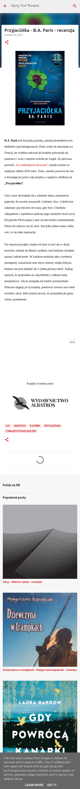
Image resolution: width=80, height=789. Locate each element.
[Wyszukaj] (75, 5)
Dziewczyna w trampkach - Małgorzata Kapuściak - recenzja (40, 669)
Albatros (20, 426)
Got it (52, 785)
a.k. (8, 426)
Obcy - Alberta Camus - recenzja (22, 581)
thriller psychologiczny (21, 431)
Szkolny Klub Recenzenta (24, 6)
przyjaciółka (52, 426)
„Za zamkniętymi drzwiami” (31, 165)
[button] (6, 42)
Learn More (34, 785)
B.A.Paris (35, 426)
